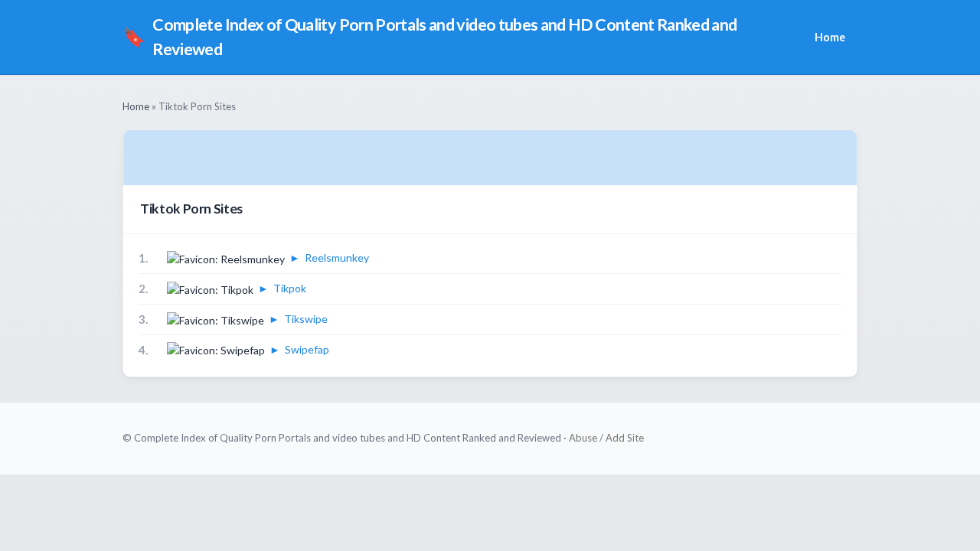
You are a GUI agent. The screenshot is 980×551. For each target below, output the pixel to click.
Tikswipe (306, 318)
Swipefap (307, 349)
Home (830, 37)
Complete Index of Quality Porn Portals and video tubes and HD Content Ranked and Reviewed (429, 37)
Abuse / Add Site (606, 438)
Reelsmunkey (337, 257)
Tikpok (289, 288)
